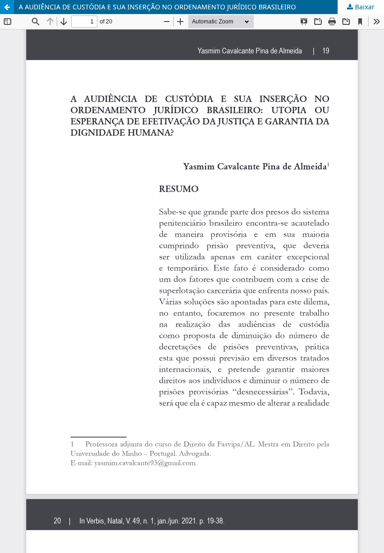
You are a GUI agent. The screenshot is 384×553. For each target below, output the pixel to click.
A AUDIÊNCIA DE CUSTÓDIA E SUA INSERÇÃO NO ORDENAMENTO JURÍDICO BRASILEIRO (157, 6)
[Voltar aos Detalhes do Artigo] (7, 7)
